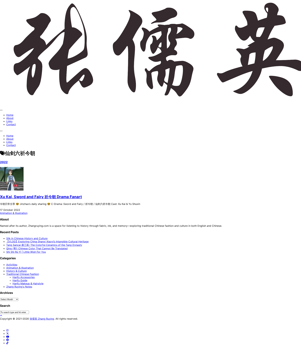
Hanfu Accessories (24, 277)
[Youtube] (7, 336)
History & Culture (16, 270)
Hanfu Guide (20, 280)
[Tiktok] (7, 342)
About (9, 118)
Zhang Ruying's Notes (19, 286)
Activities (11, 264)
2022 (4, 162)
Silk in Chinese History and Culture (27, 238)
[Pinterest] (7, 339)
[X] (7, 333)
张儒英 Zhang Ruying (42, 318)
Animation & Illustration (13, 213)
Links (9, 121)
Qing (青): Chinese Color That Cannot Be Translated (37, 248)
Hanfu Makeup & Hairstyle (28, 283)
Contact (11, 124)
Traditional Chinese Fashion (22, 274)
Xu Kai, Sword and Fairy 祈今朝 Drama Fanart (41, 196)
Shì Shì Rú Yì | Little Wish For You (26, 251)
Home (9, 115)
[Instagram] (7, 330)
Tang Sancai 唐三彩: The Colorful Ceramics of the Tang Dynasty (44, 245)
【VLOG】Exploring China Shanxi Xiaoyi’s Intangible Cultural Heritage (47, 241)
